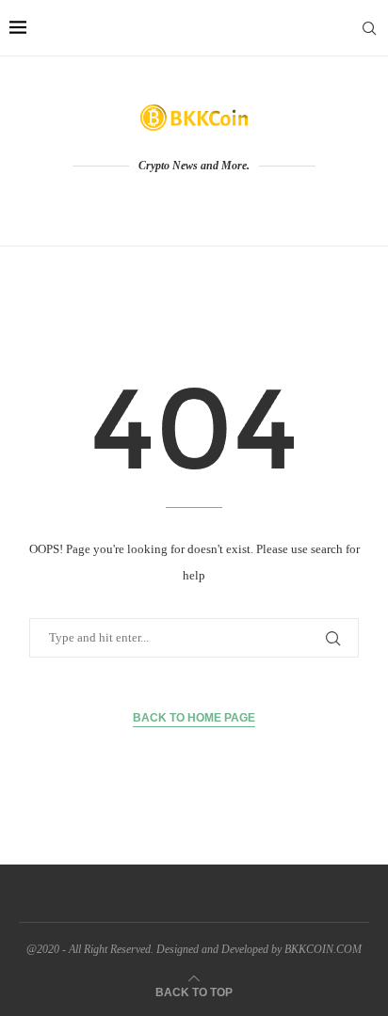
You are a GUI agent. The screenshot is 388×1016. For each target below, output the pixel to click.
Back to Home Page (194, 717)
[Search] (369, 28)
